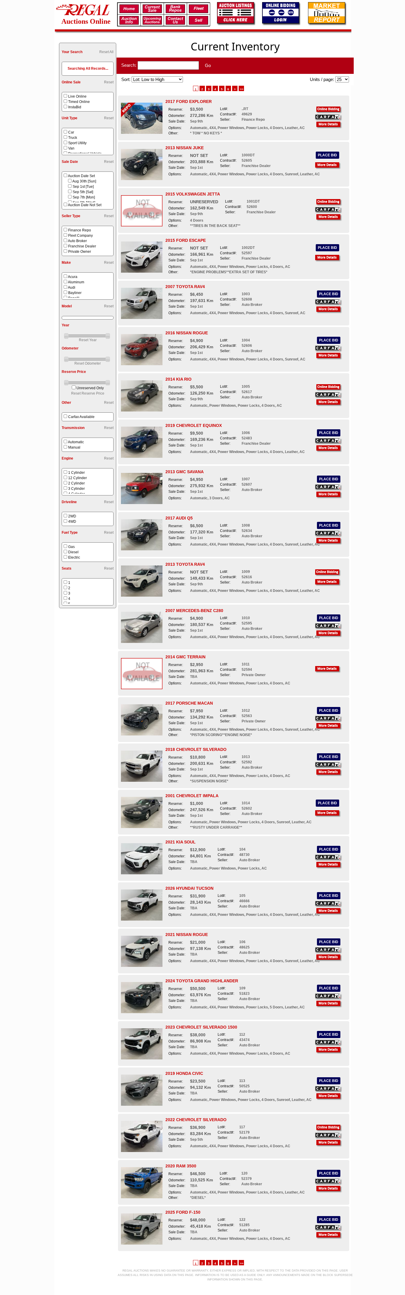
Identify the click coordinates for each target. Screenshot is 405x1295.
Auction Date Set (81, 176)
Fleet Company (80, 235)
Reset (109, 82)
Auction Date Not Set (84, 205)
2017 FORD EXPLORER (188, 101)
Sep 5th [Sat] (83, 192)
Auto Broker (77, 241)
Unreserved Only (90, 388)
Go (208, 65)
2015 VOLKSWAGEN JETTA (192, 194)
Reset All (106, 52)
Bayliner (75, 293)
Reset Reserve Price (87, 393)
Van (71, 148)
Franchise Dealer (82, 246)
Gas (71, 547)
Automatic (76, 442)
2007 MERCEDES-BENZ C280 (194, 610)
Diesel (73, 552)
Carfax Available (81, 417)
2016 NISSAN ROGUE (186, 332)
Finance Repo (79, 230)
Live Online (77, 96)
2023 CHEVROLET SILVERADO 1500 (201, 1027)
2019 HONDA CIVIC (184, 1073)
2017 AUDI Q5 (179, 518)
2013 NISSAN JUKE (184, 147)
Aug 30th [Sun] (84, 181)
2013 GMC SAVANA (184, 471)
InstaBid (74, 107)
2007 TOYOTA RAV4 (185, 286)
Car (71, 132)
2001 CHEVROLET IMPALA (192, 795)
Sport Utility (77, 143)
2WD (72, 516)
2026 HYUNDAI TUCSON (189, 888)
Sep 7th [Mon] (84, 197)
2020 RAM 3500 (180, 1166)
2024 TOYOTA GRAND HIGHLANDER (201, 980)
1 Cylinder (76, 473)
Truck (72, 138)
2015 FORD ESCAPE (185, 240)
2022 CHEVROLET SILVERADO (196, 1119)
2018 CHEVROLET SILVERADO (196, 749)
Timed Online (79, 102)
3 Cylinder (76, 489)
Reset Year (88, 340)
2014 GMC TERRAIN (185, 656)
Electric (74, 557)
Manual (74, 447)
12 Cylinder (77, 478)
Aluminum (76, 282)
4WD (72, 521)
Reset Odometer (87, 363)
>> (241, 89)
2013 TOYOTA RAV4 (185, 564)
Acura (72, 277)
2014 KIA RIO (178, 379)
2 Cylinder (76, 483)
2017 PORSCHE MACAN (189, 703)
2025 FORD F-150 (182, 1212)
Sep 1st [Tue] (83, 187)
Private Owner (79, 252)
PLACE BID (327, 155)
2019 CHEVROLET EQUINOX (193, 425)
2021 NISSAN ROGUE (186, 934)
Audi (71, 287)
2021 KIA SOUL (180, 842)
